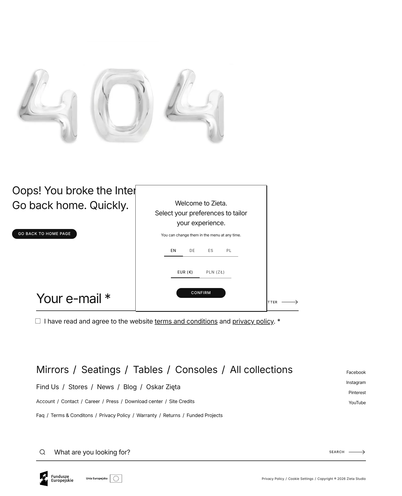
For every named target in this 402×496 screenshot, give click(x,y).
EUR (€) (185, 272)
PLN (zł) (215, 272)
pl (229, 250)
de (192, 250)
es (210, 250)
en (173, 250)
